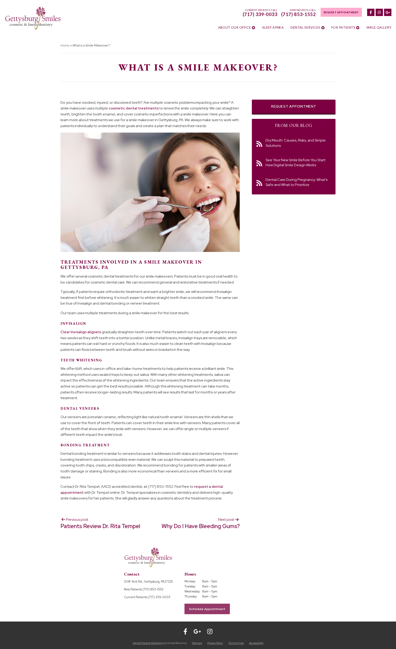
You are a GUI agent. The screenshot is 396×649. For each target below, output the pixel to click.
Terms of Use (236, 643)
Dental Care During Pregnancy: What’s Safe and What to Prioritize (296, 182)
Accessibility (256, 643)
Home (64, 45)
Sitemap (197, 643)
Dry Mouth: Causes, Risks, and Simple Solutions (296, 143)
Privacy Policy (215, 643)
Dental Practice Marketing (148, 643)
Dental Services (305, 27)
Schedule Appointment (207, 609)
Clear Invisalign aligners (80, 332)
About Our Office (234, 27)
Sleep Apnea (273, 27)
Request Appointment (341, 12)
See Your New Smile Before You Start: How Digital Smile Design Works (296, 162)
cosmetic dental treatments (134, 108)
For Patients (343, 27)
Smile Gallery (378, 27)
